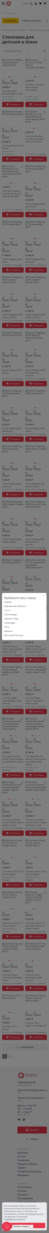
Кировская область (15, 606)
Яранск (8, 631)
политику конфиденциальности (15, 1217)
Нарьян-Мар (11, 618)
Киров (7, 602)
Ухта (6, 627)
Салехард (9, 623)
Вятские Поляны (13, 635)
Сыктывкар (10, 614)
